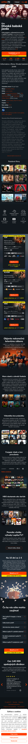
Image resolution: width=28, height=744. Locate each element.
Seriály (15, 6)
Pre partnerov (21, 707)
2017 (10, 105)
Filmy (9, 6)
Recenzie (21, 702)
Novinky (15, 702)
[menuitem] (24, 19)
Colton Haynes (6, 98)
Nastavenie (14, 741)
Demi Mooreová (6, 96)
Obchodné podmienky (14, 704)
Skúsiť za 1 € (14, 573)
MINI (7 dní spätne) (7, 113)
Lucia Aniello (8, 91)
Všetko (4, 6)
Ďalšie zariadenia (6, 472)
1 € (16, 49)
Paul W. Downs (18, 100)
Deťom (21, 6)
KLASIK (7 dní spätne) (18, 113)
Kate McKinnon (15, 95)
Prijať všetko (14, 734)
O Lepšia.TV (8, 702)
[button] (2, 685)
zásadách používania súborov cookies (14, 730)
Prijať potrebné (14, 737)
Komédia (8, 89)
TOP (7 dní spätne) (7, 114)
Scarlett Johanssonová (11, 93)
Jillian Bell (16, 96)
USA (7, 103)
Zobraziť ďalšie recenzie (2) (14, 156)
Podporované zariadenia (10, 707)
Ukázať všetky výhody (14, 548)
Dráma (12, 89)
